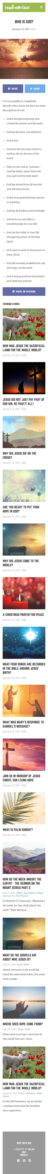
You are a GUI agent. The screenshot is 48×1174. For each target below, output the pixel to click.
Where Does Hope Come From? (23, 1024)
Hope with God (24, 1143)
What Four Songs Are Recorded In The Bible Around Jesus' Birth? (24, 668)
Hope (21, 1029)
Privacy (24, 1155)
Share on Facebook (26, 291)
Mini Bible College (33, 892)
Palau (31, 1149)
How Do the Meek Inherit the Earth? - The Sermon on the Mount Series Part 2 (22, 883)
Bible (19, 892)
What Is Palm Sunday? (18, 829)
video (28, 1029)
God (32, 29)
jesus (20, 964)
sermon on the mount (15, 895)
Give (24, 1152)
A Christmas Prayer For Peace (23, 614)
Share (14, 88)
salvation (30, 1093)
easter (6, 1096)
